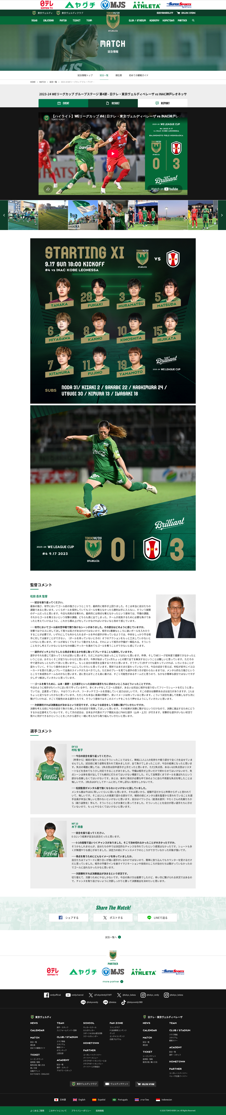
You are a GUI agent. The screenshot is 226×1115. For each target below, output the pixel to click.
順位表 (118, 75)
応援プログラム (115, 1039)
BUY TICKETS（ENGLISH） (40, 1074)
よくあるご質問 (37, 1110)
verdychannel (77, 994)
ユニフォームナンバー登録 (67, 1030)
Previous (4, 215)
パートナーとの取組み (91, 1066)
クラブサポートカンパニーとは (94, 1060)
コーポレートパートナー (92, 1054)
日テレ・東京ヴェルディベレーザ (165, 1017)
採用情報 (100, 1110)
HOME (32, 82)
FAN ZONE (116, 1023)
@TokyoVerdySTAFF (103, 994)
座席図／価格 (148, 1059)
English (82, 1099)
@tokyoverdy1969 (134, 1002)
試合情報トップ (85, 75)
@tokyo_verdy (153, 994)
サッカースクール (89, 1027)
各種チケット (35, 1071)
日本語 (63, 1099)
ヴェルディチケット (119, 1083)
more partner (111, 981)
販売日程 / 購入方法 (37, 1065)
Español (101, 1099)
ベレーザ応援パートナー (178, 1076)
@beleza (112, 1002)
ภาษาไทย (144, 1099)
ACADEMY (154, 20)
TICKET (76, 20)
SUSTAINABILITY (165, 13)
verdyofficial (55, 994)
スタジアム (61, 1044)
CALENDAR (48, 20)
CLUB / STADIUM (137, 20)
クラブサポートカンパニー (93, 1063)
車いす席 (33, 1068)
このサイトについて (58, 1110)
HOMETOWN (168, 20)
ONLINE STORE (188, 13)
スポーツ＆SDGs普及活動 (92, 1033)
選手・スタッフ (62, 1027)
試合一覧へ (111, 937)
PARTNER (182, 20)
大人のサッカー (89, 1030)
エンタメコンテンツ (117, 1036)
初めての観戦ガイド (138, 75)
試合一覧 (104, 75)
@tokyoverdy (92, 1002)
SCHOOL (88, 1023)
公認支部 (60, 1053)
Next (222, 215)
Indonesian (167, 1099)
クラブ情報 (61, 1041)
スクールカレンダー (90, 1036)
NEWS (34, 20)
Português (123, 1099)
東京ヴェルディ (45, 12)
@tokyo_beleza (129, 994)
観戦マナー (61, 1047)
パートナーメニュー (90, 1057)
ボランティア (62, 1050)
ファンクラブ (115, 1027)
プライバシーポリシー (81, 1110)
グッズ (112, 1033)
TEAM (89, 20)
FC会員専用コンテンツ (118, 1030)
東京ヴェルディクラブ (72, 12)
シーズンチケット (37, 1059)
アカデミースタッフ (64, 1070)
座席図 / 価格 (35, 1062)
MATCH (63, 20)
